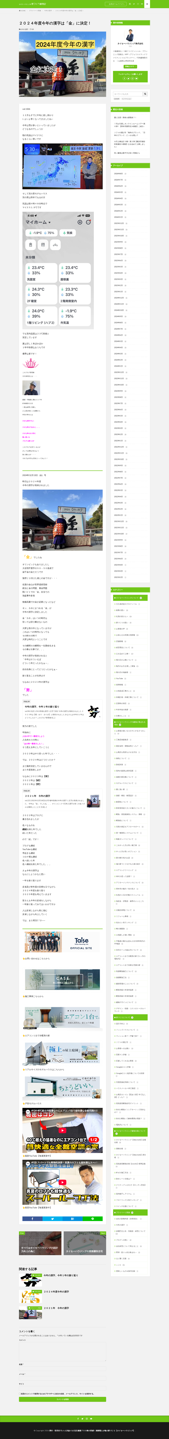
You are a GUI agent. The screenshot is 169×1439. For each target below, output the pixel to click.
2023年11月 (120, 378)
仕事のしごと (122, 716)
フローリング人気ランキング (128, 1200)
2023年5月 (120, 416)
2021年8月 (120, 546)
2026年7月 (120, 180)
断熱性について (123, 820)
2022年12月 (120, 447)
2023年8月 (120, 397)
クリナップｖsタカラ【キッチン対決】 (131, 1186)
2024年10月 (120, 310)
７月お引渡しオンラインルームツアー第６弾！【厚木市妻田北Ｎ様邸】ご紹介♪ (129, 125)
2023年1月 (120, 441)
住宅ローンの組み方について (129, 950)
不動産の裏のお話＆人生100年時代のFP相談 (129, 942)
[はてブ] (73, 1218)
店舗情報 (121, 641)
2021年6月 (120, 559)
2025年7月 (120, 254)
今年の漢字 (48, 10)
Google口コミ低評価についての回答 (130, 1074)
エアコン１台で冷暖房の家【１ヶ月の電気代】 (129, 957)
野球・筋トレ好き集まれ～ (128, 1252)
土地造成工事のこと (125, 691)
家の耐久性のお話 (124, 858)
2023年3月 (120, 428)
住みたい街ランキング (126, 922)
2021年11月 (120, 527)
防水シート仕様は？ (125, 1179)
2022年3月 (120, 503)
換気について (122, 758)
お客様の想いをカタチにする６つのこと (129, 732)
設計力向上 (122, 1023)
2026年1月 (120, 217)
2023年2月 (120, 434)
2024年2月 (120, 360)
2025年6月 (120, 260)
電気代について (123, 1125)
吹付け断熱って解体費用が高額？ (130, 1118)
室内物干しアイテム (125, 1194)
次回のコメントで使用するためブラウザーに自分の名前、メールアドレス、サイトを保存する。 (58, 1394)
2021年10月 (120, 534)
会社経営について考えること (129, 1246)
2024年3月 (120, 354)
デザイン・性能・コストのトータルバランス (129, 1009)
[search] (145, 94)
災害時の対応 (122, 703)
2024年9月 (120, 316)
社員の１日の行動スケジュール (129, 895)
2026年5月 (120, 192)
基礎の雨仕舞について (126, 777)
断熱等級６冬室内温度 (126, 996)
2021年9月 (120, 540)
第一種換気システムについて (128, 833)
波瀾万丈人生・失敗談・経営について (130, 1232)
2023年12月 (120, 372)
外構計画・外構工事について (128, 697)
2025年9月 (120, 242)
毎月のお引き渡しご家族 (127, 666)
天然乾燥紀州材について (127, 1082)
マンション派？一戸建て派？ (128, 1036)
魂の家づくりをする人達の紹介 (129, 864)
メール (22, 1374)
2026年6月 (120, 186)
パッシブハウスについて (127, 1030)
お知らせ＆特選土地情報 (127, 635)
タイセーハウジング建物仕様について (130, 1132)
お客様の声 (122, 629)
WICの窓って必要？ (125, 876)
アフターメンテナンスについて (129, 882)
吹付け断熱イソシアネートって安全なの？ (129, 1110)
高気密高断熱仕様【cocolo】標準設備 (130, 1165)
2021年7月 (120, 552)
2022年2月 (120, 509)
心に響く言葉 (122, 1258)
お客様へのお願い (124, 1048)
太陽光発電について (125, 910)
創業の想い (122, 610)
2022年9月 (120, 465)
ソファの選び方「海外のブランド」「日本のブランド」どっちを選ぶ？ (129, 133)
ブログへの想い (123, 1240)
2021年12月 (120, 521)
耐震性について (123, 802)
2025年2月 (120, 285)
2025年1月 (120, 291)
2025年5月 (120, 267)
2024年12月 (120, 298)
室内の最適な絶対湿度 (126, 771)
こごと (120, 1265)
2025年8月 (120, 248)
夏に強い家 (121, 789)
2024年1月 (120, 366)
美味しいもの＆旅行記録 (127, 1271)
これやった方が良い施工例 (128, 845)
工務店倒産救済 (123, 740)
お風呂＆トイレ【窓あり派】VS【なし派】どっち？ (130, 1095)
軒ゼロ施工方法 (123, 1172)
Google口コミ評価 (124, 1067)
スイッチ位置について (126, 1206)
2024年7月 (120, 329)
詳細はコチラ (129, 66)
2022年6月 (120, 484)
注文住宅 (116, 99)
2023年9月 (120, 391)
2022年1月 (120, 515)
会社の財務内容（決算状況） (128, 1219)
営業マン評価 (122, 1054)
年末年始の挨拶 (123, 709)
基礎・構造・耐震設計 (126, 795)
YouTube (121, 678)
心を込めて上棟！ (124, 654)
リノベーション (126, 99)
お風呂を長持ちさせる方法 (127, 752)
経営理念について (124, 647)
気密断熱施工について (126, 971)
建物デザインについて (126, 1002)
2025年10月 (120, 236)
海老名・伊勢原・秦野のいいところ (130, 902)
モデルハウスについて (126, 783)
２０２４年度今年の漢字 (56, 1291)
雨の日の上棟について (126, 660)
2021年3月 (120, 571)
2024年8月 (120, 322)
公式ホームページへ (116, 4)
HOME (23, 11)
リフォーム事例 (123, 916)
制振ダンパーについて (126, 839)
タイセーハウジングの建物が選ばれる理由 (129, 723)
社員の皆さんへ (124, 616)
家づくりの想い (123, 622)
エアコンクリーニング (126, 870)
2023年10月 (120, 385)
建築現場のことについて (127, 984)
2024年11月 (120, 304)
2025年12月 (120, 223)
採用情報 (121, 685)
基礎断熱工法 (122, 977)
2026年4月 (120, 198)
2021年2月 (120, 577)
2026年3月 (120, 204)
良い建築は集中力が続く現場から (127, 153)
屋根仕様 (121, 1148)
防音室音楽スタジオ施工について (130, 808)
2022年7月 (120, 478)
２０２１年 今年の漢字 (37, 795)
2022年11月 (120, 453)
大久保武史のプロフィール (127, 604)
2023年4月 (120, 422)
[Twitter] (53, 1218)
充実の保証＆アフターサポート (129, 827)
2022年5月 (120, 490)
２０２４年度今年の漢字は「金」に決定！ (69, 10)
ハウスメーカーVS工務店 (127, 1088)
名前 (21, 1364)
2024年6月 (120, 335)
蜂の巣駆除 (121, 929)
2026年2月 (120, 211)
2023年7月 (120, 403)
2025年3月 (120, 279)
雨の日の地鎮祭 (123, 672)
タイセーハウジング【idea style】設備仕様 (130, 1141)
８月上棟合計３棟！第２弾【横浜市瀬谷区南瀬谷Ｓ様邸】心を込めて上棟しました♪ (129, 144)
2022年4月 (120, 496)
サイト (21, 1384)
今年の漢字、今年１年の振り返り (42, 706)
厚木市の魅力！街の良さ (127, 889)
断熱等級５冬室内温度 (126, 990)
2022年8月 (120, 472)
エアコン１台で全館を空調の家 (129, 965)
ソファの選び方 (123, 1042)
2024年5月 (120, 341)
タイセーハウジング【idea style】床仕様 (130, 1156)
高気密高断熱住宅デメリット (128, 1103)
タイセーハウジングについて (129, 598)
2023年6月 (120, 409)
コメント (22, 1340)
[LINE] (93, 1218)
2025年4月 (120, 273)
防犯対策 (121, 764)
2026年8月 (120, 174)
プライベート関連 (35, 10)
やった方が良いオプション (128, 851)
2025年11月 (120, 229)
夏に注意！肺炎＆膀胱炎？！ (125, 117)
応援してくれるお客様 (126, 1061)
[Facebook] (32, 1218)
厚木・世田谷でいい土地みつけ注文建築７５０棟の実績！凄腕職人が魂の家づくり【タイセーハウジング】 (92, 1430)
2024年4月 (120, 347)
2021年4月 (120, 565)
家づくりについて (124, 1017)
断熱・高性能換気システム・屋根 (130, 814)
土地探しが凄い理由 (125, 935)
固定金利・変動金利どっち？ (128, 746)
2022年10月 (120, 459)
